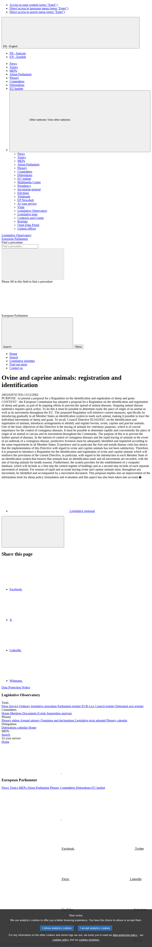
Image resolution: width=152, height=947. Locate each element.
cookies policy (60, 939)
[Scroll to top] (33, 531)
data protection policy (125, 935)
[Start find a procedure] (33, 264)
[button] (61, 772)
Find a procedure (12, 242)
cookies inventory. (89, 939)
